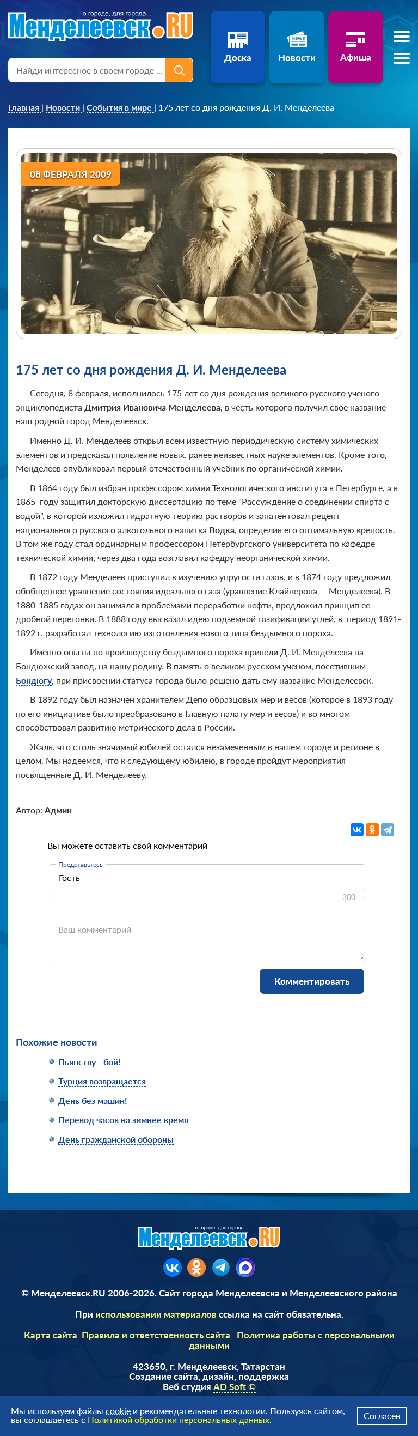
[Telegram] (387, 829)
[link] (24, 107)
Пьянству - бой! (89, 1062)
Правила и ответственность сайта (156, 1335)
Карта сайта (50, 1335)
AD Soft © (234, 1386)
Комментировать (311, 981)
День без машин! (92, 1100)
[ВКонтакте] (357, 829)
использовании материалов (156, 1314)
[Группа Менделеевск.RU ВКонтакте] (172, 1267)
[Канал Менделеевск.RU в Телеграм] (221, 1267)
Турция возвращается (102, 1081)
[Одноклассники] (372, 829)
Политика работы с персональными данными (292, 1340)
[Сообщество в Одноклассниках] (196, 1267)
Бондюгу (34, 680)
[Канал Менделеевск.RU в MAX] (245, 1267)
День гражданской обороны (116, 1139)
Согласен (382, 1415)
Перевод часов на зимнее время (123, 1119)
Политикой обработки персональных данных (178, 1419)
